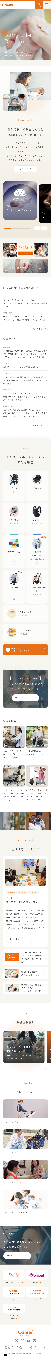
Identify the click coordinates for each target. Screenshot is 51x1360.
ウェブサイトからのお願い (8, 1347)
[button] (37, 228)
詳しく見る (15, 939)
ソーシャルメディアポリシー (33, 1347)
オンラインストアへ (24, 697)
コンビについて (24, 169)
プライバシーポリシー (20, 1347)
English (45, 1347)
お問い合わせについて (15, 1255)
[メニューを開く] (47, 4)
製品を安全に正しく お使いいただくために (21, 649)
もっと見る (37, 329)
